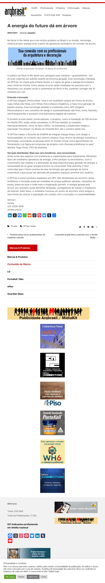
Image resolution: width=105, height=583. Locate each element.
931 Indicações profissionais (22, 524)
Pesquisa (66, 15)
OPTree (26, 226)
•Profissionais (46, 8)
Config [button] (43, 577)
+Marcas (86, 8)
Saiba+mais (33, 577)
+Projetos (60, 8)
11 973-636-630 (52, 15)
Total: (10, 511)
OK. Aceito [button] (10, 577)
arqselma (31, 33)
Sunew (33, 226)
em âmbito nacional (17, 527)
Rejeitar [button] (21, 577)
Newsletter (36, 15)
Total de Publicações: (19, 515)
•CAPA (34, 8)
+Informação (73, 8)
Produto (14, 226)
